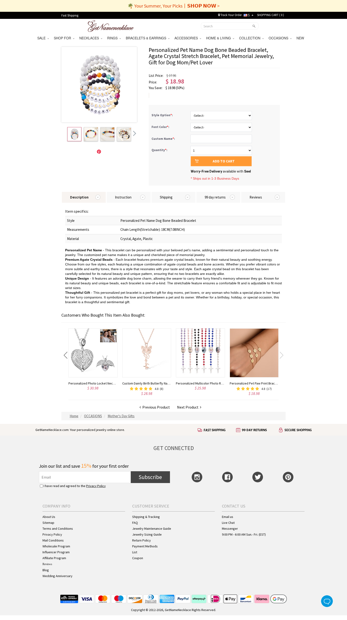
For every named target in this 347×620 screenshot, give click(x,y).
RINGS (113, 38)
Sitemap (48, 523)
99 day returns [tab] (215, 197)
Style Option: (163, 115)
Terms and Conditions (57, 528)
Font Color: (161, 127)
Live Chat (228, 523)
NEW (300, 38)
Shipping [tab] (166, 197)
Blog (45, 570)
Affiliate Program (54, 558)
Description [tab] (79, 197)
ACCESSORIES (187, 38)
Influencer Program (56, 552)
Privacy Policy (96, 486)
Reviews (47, 564)
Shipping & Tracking (146, 517)
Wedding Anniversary (57, 576)
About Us (48, 517)
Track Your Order (231, 15)
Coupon (137, 558)
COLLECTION (250, 38)
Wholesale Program (56, 546)
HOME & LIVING (219, 38)
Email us (227, 517)
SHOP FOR (63, 38)
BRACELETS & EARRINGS (147, 38)
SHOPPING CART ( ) (270, 15)
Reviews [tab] (256, 197)
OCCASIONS (279, 38)
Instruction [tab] (123, 197)
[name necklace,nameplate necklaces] (110, 25)
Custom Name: (164, 139)
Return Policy (141, 540)
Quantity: (159, 150)
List (134, 552)
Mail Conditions (53, 540)
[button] (65, 355)
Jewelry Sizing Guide (147, 534)
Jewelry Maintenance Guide (151, 528)
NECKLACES (90, 38)
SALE (42, 38)
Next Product (188, 407)
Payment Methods (145, 546)
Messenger (230, 528)
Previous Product (155, 407)
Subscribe (150, 477)
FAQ (135, 523)
